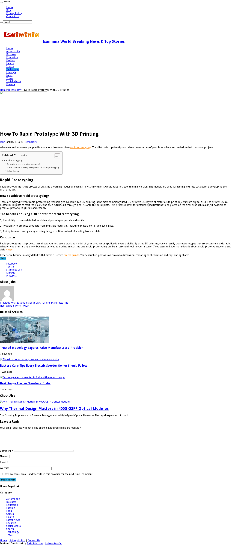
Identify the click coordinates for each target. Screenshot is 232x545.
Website (4, 468)
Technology (12, 69)
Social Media (13, 81)
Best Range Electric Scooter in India (25, 383)
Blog (9, 10)
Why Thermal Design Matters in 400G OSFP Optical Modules (54, 408)
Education (12, 57)
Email (4, 462)
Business (11, 54)
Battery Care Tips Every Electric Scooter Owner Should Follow (43, 365)
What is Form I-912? (14, 305)
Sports (10, 66)
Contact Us (12, 16)
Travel (9, 78)
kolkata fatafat (53, 543)
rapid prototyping (80, 147)
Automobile (13, 51)
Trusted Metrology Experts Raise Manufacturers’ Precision (41, 347)
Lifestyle (11, 72)
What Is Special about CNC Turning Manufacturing (34, 302)
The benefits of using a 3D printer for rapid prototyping (34, 167)
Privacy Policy (14, 13)
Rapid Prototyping (13, 160)
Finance (10, 84)
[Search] (1, 2)
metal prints (71, 255)
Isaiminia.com (35, 543)
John (3, 141)
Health (10, 63)
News (9, 75)
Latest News (13, 519)
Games (10, 513)
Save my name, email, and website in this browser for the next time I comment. (48, 474)
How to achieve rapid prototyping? (24, 164)
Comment (6, 450)
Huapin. (10, 249)
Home (9, 7)
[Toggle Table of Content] (55, 156)
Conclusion (14, 171)
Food (9, 510)
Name (4, 456)
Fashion (10, 60)
